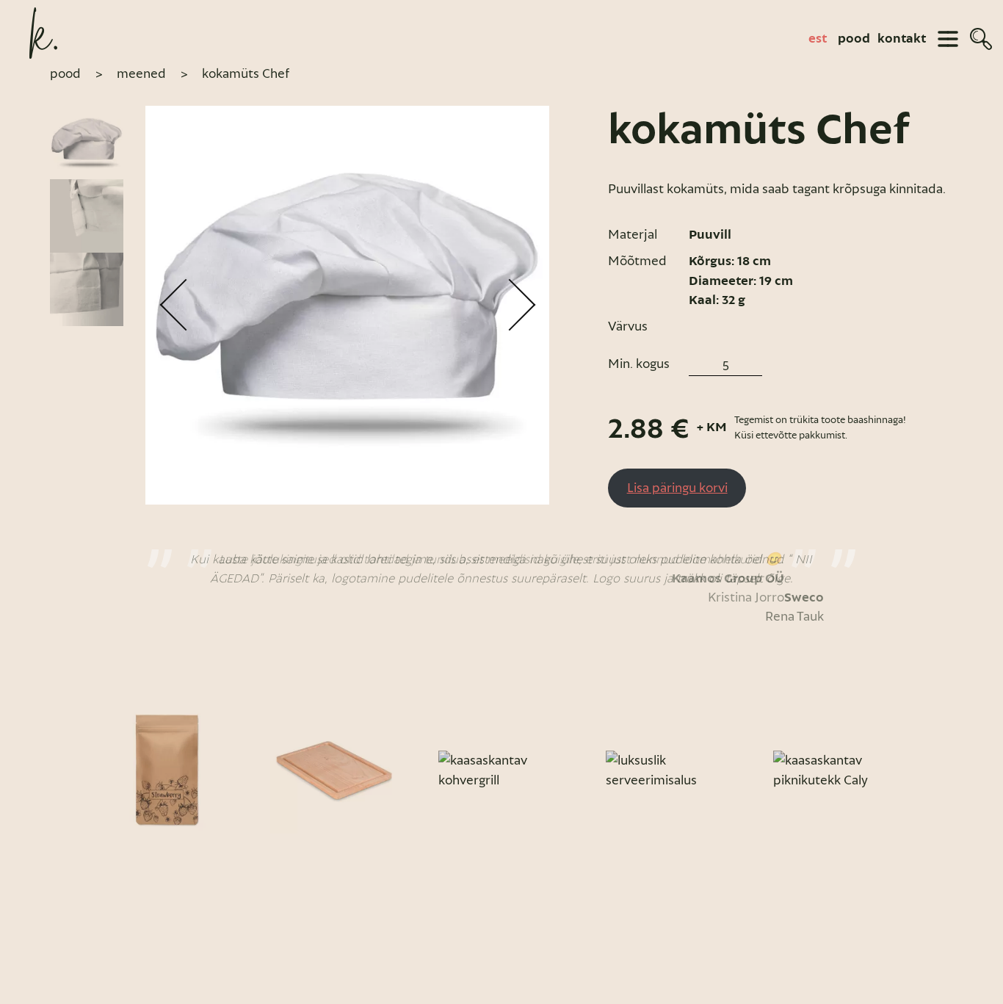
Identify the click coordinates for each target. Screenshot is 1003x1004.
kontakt (901, 39)
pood (854, 39)
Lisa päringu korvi (677, 487)
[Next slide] (937, 770)
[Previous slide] (66, 770)
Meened (141, 73)
